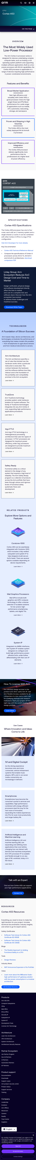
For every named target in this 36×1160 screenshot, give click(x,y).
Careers (3, 1113)
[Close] (33, 1135)
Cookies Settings (18, 1156)
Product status (5, 1086)
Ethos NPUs (4, 1012)
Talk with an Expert (18, 880)
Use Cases (18, 725)
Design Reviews (10, 960)
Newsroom (4, 1110)
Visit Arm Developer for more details (14, 243)
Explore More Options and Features (18, 517)
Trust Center (5, 1119)
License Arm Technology (8, 1026)
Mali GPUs (4, 1009)
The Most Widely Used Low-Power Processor (18, 48)
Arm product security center (10, 1084)
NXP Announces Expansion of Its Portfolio (19, 967)
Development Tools (7, 1023)
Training (3, 1092)
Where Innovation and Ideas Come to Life (18, 730)
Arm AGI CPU (5, 1000)
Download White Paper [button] (14, 307)
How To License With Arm (17, 684)
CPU (5, 10)
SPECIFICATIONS (18, 220)
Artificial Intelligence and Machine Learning (15, 836)
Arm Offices (5, 1108)
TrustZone (9, 395)
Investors (4, 1105)
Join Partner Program (7, 1054)
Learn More (8, 380)
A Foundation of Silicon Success (18, 331)
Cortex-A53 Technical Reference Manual (18, 250)
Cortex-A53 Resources (12, 912)
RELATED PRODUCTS (18, 510)
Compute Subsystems (8, 1003)
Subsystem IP (5, 1017)
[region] (18, 1146)
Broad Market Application (18, 91)
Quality (3, 1116)
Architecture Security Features (10, 1044)
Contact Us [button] (18, 893)
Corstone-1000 (18, 543)
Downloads (4, 1078)
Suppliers (4, 1122)
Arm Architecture (12, 356)
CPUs (3, 1006)
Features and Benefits (18, 83)
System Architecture (7, 1041)
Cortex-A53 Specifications (18, 225)
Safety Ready (10, 465)
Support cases (5, 1081)
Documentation (6, 1075)
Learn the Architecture (8, 1036)
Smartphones (11, 796)
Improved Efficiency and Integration (18, 144)
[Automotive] (18, 746)
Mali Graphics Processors (18, 594)
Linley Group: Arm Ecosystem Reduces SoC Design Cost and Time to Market (16, 276)
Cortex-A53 (8, 13)
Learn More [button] (10, 711)
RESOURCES (7, 906)
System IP (18, 643)
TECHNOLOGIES (18, 326)
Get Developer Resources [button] (10, 987)
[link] (5, 3)
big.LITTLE (9, 429)
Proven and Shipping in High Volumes (18, 122)
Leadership (4, 1102)
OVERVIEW (18, 41)
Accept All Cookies (18, 1151)
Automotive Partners (7, 1062)
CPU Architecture (6, 1038)
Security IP (4, 1014)
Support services (6, 1089)
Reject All (18, 1146)
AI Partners (4, 1060)
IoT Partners (5, 1065)
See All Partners (6, 1057)
